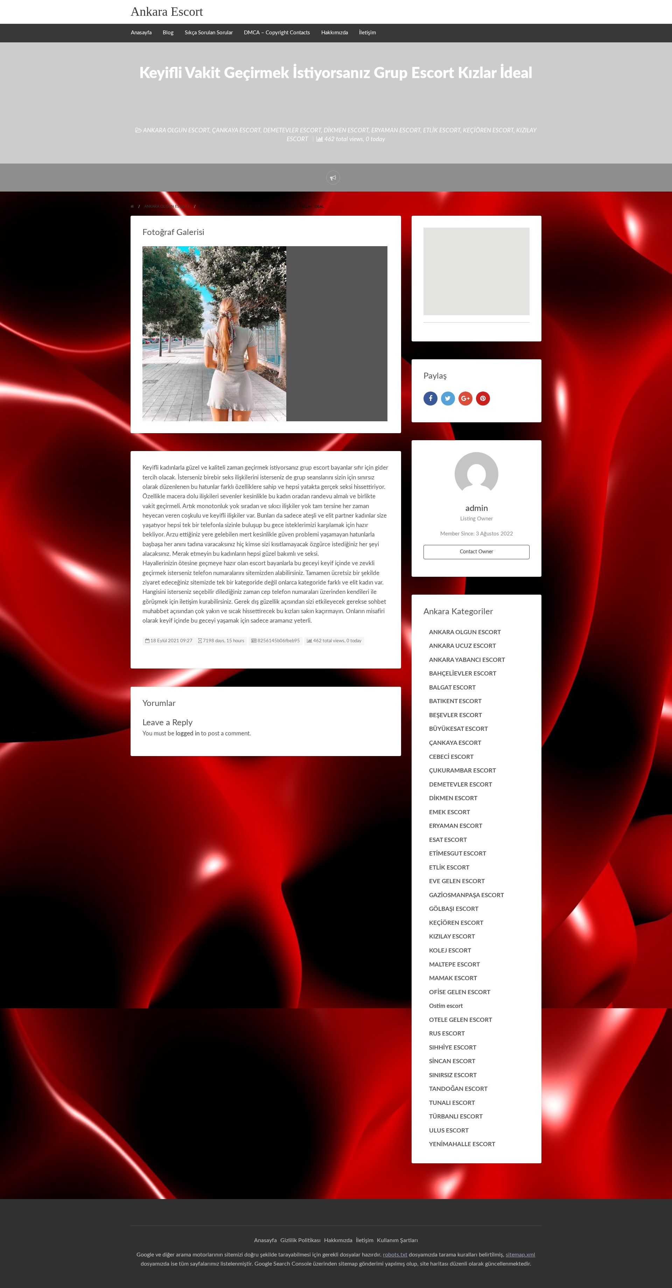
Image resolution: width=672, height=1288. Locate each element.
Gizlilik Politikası (300, 1240)
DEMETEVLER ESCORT (292, 130)
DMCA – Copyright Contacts (277, 32)
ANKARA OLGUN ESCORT (176, 130)
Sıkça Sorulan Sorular (209, 32)
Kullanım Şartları (397, 1240)
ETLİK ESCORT (441, 130)
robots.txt (395, 1255)
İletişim (367, 32)
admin (476, 508)
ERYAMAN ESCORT (395, 130)
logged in (188, 733)
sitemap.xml (520, 1255)
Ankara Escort (167, 12)
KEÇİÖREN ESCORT (488, 130)
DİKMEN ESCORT (346, 130)
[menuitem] (141, 33)
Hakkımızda (334, 32)
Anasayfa (141, 32)
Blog (168, 32)
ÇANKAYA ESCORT (236, 130)
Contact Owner (476, 551)
